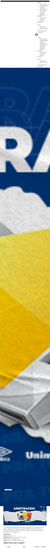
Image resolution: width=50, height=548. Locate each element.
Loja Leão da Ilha (42, 30)
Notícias (39, 22)
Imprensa (42, 14)
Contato (40, 32)
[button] (41, 35)
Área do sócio (44, 28)
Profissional (8, 489)
